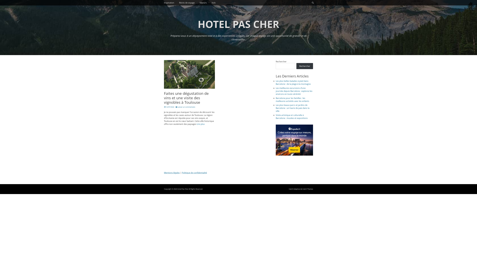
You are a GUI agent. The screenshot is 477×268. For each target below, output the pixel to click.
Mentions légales (172, 172)
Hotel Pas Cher (238, 24)
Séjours (203, 2)
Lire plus (201, 124)
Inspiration (169, 2)
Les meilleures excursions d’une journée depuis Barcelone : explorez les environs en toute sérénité (294, 91)
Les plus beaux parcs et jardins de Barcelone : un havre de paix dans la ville (292, 108)
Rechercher (281, 61)
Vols (214, 2)
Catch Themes (308, 189)
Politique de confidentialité (194, 172)
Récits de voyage (187, 2)
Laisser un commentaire (186, 107)
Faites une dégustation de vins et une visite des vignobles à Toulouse (186, 98)
